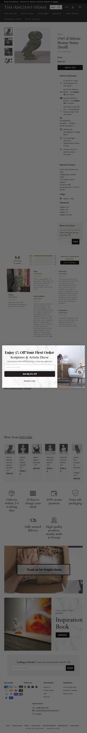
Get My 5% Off (30, 374)
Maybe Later (30, 381)
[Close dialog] (82, 348)
